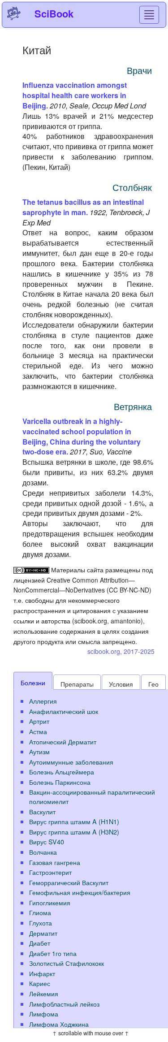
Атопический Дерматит (62, 741)
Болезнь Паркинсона (59, 782)
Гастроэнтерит (50, 872)
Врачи (139, 70)
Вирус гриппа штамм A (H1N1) (74, 821)
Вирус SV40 (46, 841)
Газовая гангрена (54, 862)
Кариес (39, 983)
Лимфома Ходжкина (59, 1024)
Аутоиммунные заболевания (71, 761)
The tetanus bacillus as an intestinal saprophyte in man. (83, 207)
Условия (121, 683)
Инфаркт (42, 973)
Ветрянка (133, 406)
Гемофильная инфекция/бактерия (79, 892)
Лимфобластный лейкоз (64, 1003)
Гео (153, 683)
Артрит (39, 721)
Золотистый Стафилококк (66, 963)
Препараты (77, 683)
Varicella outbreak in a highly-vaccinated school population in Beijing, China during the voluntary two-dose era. (81, 436)
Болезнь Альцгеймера (61, 771)
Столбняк (132, 187)
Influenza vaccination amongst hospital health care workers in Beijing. (74, 95)
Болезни (33, 682)
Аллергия (43, 700)
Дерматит (43, 933)
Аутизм (39, 751)
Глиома (40, 912)
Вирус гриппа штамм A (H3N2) (74, 831)
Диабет (39, 942)
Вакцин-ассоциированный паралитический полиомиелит (92, 796)
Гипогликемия (49, 902)
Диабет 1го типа (53, 953)
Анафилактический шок (63, 711)
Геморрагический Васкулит (68, 882)
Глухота (40, 922)
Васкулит (42, 811)
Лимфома (43, 1013)
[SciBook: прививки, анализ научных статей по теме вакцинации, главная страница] (14, 13)
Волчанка (43, 851)
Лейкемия (43, 993)
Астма (38, 731)
